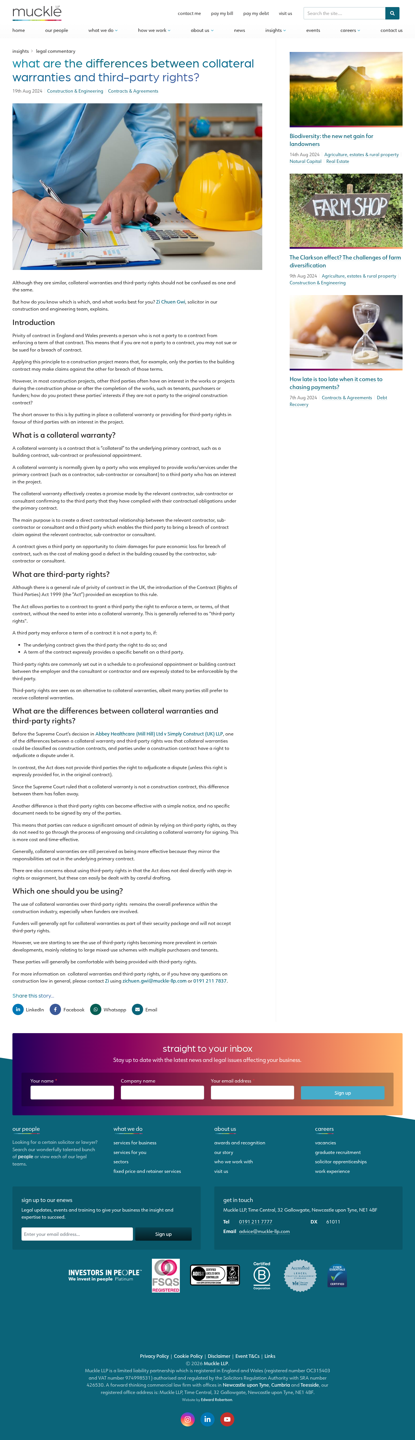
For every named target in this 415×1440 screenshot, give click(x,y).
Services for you (129, 1152)
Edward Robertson (216, 1399)
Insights (274, 30)
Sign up (343, 1093)
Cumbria (280, 1385)
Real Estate (337, 161)
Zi (107, 981)
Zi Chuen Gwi (170, 301)
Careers (348, 30)
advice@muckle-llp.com (264, 1231)
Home (18, 30)
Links (270, 1356)
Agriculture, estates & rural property (361, 154)
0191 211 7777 (255, 1221)
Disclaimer (219, 1356)
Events (313, 30)
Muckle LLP (216, 1363)
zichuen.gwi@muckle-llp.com (155, 981)
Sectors (120, 1161)
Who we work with (233, 1161)
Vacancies (325, 1142)
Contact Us (392, 30)
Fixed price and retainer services (147, 1171)
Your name (44, 1080)
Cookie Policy (188, 1356)
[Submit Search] (392, 13)
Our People (56, 30)
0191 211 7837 (210, 981)
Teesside (310, 1385)
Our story (223, 1152)
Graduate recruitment (338, 1152)
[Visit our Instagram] (188, 1419)
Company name (138, 1080)
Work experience (332, 1171)
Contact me (189, 13)
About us (225, 1128)
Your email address (233, 1080)
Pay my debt (256, 13)
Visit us (285, 13)
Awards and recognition (239, 1142)
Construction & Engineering (318, 282)
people (25, 1156)
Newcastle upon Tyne (246, 1385)
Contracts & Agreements (347, 397)
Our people (26, 1128)
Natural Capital (306, 161)
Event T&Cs (247, 1356)
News (239, 30)
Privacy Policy (154, 1356)
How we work (152, 30)
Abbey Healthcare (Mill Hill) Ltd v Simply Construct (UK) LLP (159, 733)
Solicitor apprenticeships (341, 1161)
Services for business (134, 1142)
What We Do (101, 30)
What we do (128, 1128)
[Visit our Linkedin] (207, 1419)
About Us (200, 30)
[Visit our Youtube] (227, 1419)
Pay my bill (222, 13)
